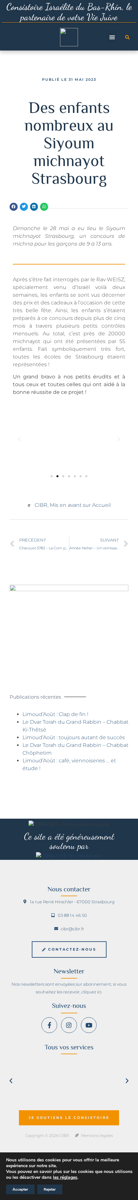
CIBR (41, 505)
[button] (127, 37)
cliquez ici (91, 991)
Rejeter (50, 1189)
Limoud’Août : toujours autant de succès (73, 737)
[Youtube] (89, 1025)
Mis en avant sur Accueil (80, 505)
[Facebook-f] (49, 1025)
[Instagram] (69, 1025)
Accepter (20, 1189)
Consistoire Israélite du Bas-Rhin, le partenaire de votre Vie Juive (69, 12)
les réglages (65, 1177)
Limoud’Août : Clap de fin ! (55, 714)
